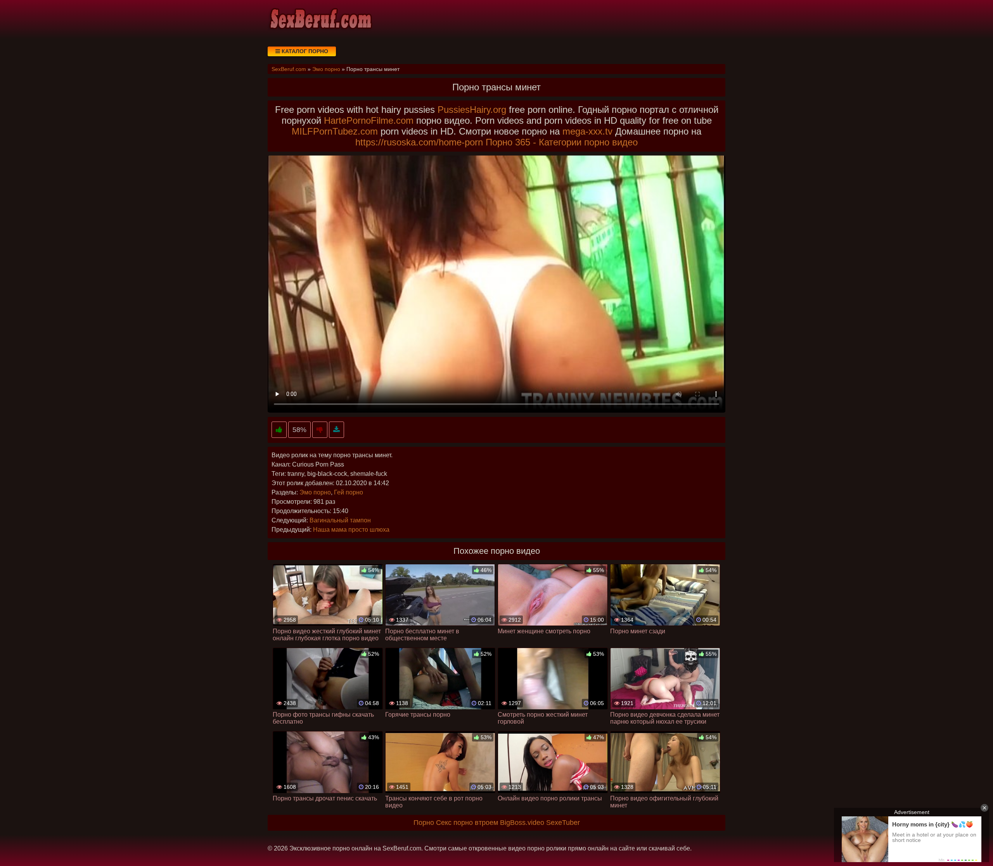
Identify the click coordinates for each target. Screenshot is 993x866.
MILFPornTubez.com (335, 131)
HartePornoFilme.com (368, 120)
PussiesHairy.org (472, 109)
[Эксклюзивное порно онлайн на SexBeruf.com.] (320, 19)
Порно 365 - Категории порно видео (562, 142)
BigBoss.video (522, 822)
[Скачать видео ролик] (336, 430)
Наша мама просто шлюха (351, 529)
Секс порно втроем (467, 822)
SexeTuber (563, 822)
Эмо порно (315, 492)
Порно (423, 822)
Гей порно (348, 492)
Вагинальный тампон (340, 520)
